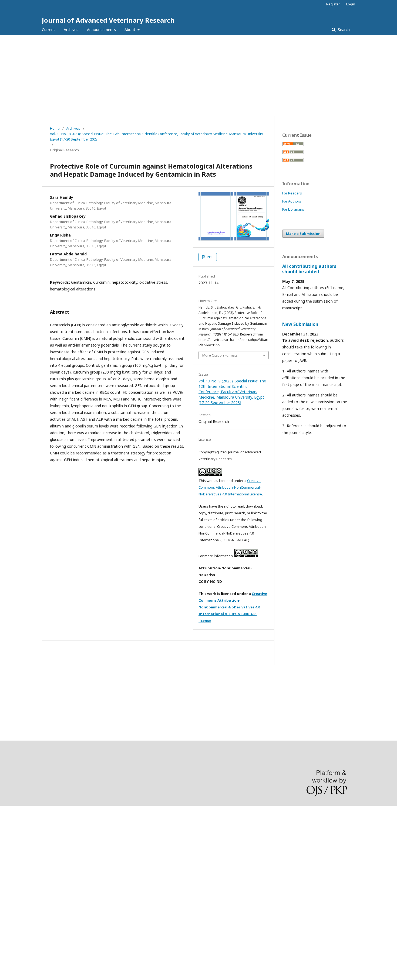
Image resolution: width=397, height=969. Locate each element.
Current (48, 29)
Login (350, 4)
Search (343, 29)
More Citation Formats (220, 355)
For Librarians (293, 209)
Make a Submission (303, 233)
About (130, 29)
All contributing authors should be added (309, 269)
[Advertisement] (198, 76)
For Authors (291, 201)
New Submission (300, 324)
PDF (209, 257)
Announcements (101, 29)
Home (55, 128)
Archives (71, 29)
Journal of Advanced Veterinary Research (108, 20)
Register (333, 4)
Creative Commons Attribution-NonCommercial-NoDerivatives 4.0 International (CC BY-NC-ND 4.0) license (232, 607)
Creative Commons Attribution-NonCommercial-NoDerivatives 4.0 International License (230, 487)
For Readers (292, 193)
